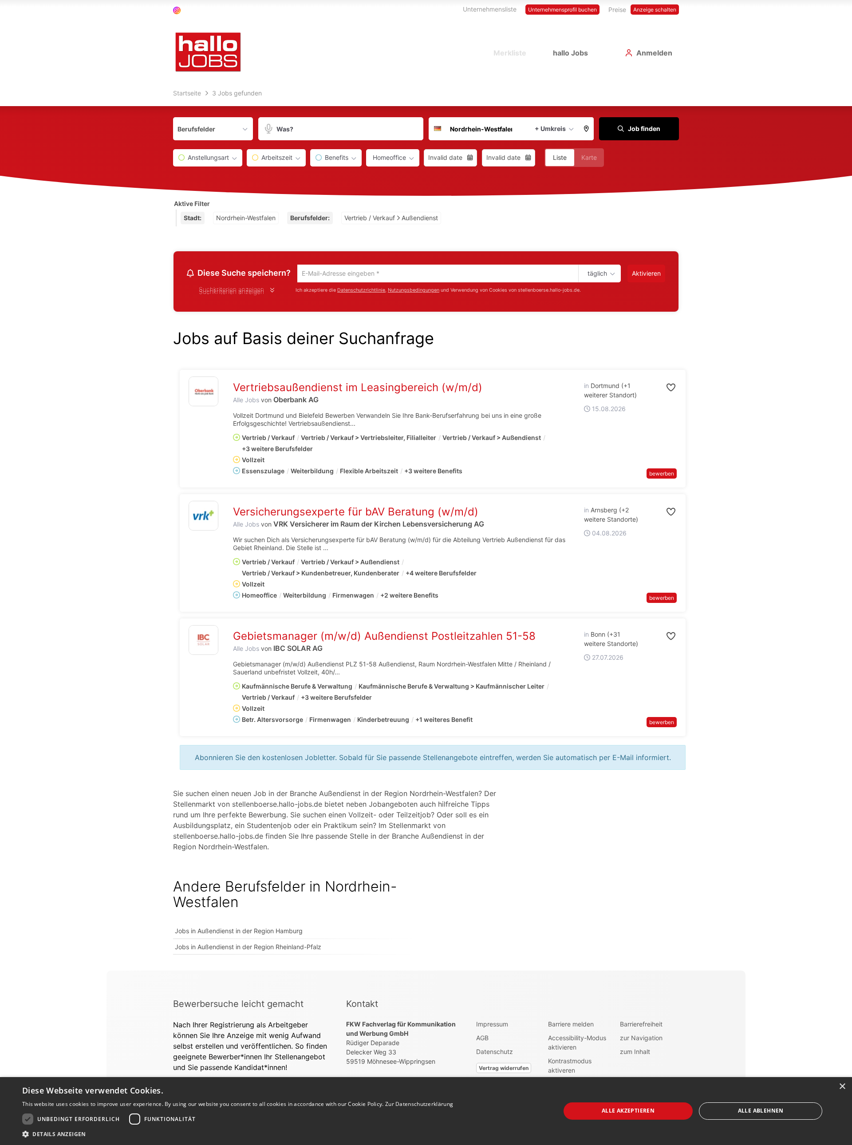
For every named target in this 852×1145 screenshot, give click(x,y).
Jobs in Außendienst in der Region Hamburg (239, 932)
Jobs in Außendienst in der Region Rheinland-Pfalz (248, 948)
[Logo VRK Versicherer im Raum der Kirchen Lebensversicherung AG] (203, 517)
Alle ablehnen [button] (761, 1110)
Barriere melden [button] (571, 1025)
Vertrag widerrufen (504, 1069)
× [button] (842, 1086)
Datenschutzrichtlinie (361, 291)
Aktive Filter (192, 203)
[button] (587, 128)
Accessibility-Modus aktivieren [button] (577, 1043)
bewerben (661, 474)
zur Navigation (641, 1039)
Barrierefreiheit (641, 1025)
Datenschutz (494, 1053)
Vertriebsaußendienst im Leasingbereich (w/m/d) (357, 388)
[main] (426, 528)
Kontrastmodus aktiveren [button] (570, 1066)
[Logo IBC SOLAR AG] (203, 641)
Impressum (492, 1025)
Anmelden (654, 52)
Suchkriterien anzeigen (231, 293)
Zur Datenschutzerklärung (419, 1104)
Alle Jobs (246, 401)
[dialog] (426, 1111)
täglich (595, 273)
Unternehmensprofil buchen (562, 9)
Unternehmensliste (490, 9)
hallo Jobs (570, 52)
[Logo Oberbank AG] (203, 392)
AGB (482, 1039)
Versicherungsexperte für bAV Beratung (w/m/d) (355, 513)
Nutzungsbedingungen (413, 291)
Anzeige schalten (654, 9)
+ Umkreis (550, 128)
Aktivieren (646, 273)
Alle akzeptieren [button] (628, 1110)
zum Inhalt (635, 1053)
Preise (617, 9)
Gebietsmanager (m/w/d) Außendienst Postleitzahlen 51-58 (384, 637)
